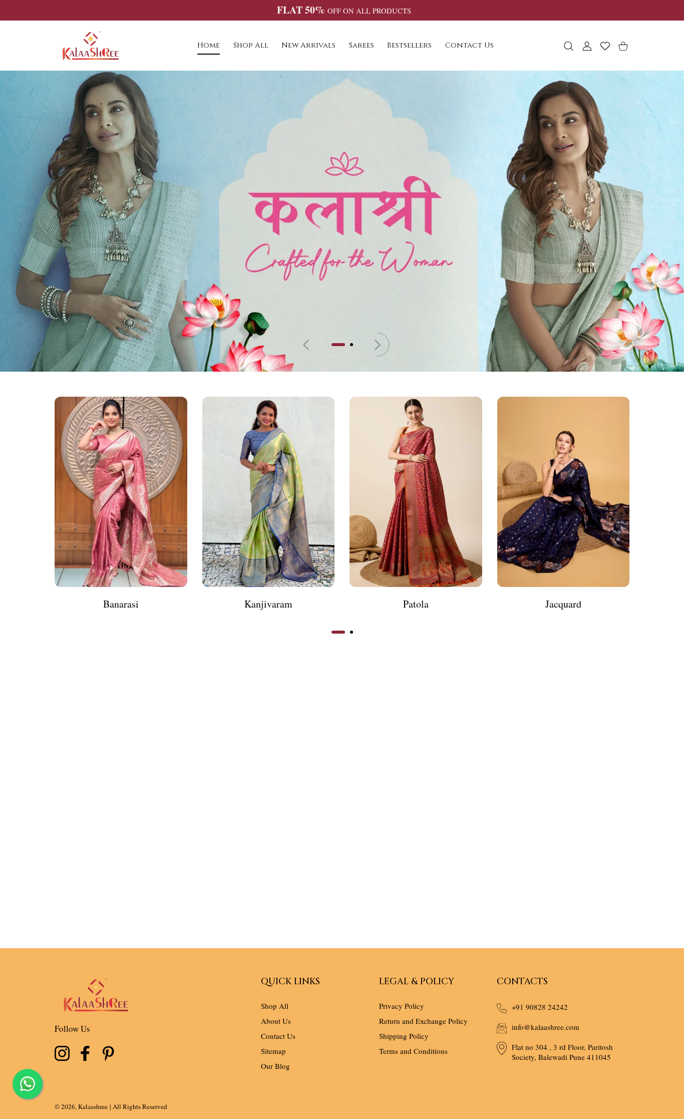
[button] (338, 344)
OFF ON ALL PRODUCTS (344, 11)
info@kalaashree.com (545, 1027)
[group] (342, 221)
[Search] (568, 46)
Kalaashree (93, 1106)
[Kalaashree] (91, 46)
